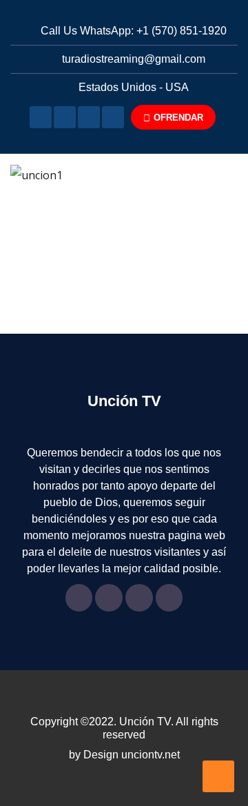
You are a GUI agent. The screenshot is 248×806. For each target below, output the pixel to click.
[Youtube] (89, 117)
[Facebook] (65, 117)
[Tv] (41, 117)
